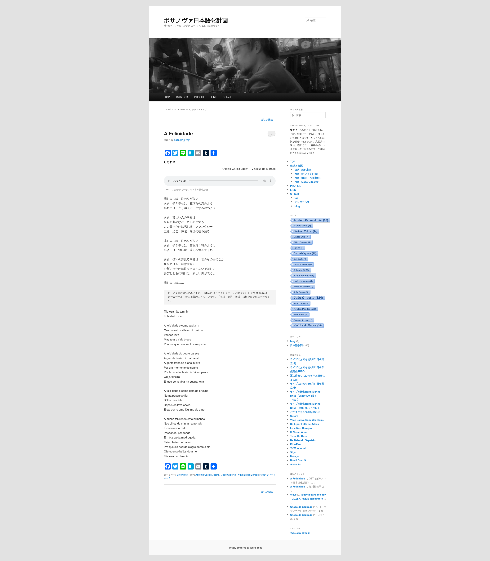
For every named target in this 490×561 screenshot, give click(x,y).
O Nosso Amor (299, 432)
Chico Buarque (302, 242)
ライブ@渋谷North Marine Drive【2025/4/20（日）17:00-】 (305, 395)
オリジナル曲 (302, 202)
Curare (294, 416)
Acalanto (295, 464)
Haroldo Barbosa (304, 275)
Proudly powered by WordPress (245, 547)
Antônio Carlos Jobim (207, 474)
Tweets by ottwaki (300, 533)
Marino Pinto (301, 303)
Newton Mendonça (305, 309)
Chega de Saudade (301, 507)
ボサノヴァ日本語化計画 (196, 20)
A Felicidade (178, 133)
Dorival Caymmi (305, 253)
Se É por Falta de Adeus (304, 424)
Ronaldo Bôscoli (303, 320)
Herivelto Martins (303, 281)
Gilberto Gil (301, 270)
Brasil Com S (298, 460)
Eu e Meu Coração (301, 428)
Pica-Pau (295, 444)
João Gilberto (228, 474)
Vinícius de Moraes (248, 474)
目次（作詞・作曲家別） (308, 178)
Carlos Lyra (301, 237)
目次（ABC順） (303, 169)
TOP (167, 97)
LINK (214, 97)
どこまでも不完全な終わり (305, 412)
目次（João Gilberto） (308, 182)
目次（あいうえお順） (307, 174)
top (296, 198)
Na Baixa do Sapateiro (303, 440)
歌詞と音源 (182, 97)
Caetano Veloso (305, 231)
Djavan (298, 248)
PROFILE (199, 97)
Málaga (294, 456)
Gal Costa (300, 259)
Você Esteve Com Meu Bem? (307, 420)
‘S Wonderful (298, 448)
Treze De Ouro (298, 436)
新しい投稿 (268, 119)
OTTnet (227, 97)
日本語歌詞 (182, 474)
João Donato (301, 292)
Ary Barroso (302, 225)
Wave (293, 494)
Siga (293, 452)
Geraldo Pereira (303, 264)
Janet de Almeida (303, 287)
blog (297, 206)
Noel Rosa (300, 314)
